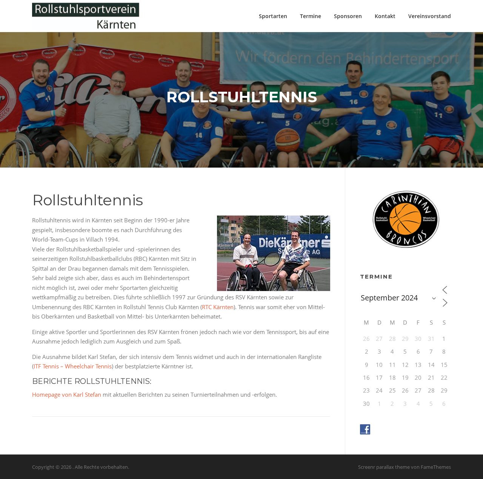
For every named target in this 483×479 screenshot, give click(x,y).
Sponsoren (348, 16)
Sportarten (273, 16)
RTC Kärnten (218, 307)
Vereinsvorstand (429, 16)
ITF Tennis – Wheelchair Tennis (73, 366)
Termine (310, 16)
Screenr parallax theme (384, 467)
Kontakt (385, 16)
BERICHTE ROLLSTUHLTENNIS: (91, 381)
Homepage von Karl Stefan (66, 394)
